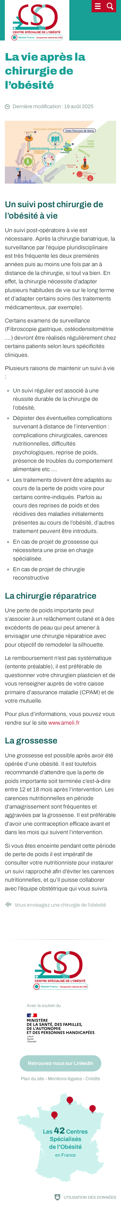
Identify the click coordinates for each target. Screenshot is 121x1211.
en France (65, 1142)
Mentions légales (65, 1078)
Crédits (93, 1078)
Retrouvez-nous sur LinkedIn (60, 1063)
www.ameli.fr (64, 723)
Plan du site (32, 1078)
